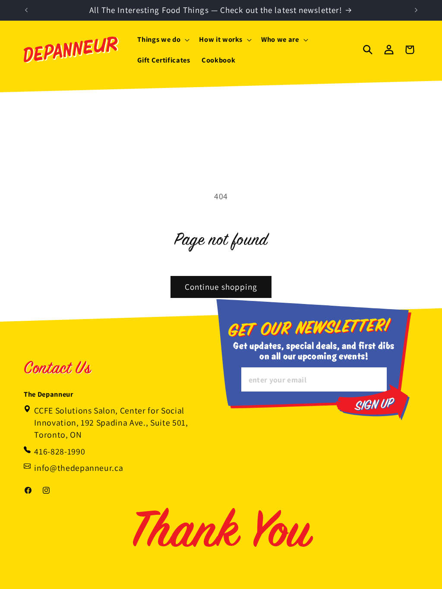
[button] (162, 39)
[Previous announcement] (26, 10)
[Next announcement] (416, 10)
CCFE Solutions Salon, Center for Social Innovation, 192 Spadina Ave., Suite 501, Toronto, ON (111, 422)
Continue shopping (221, 286)
